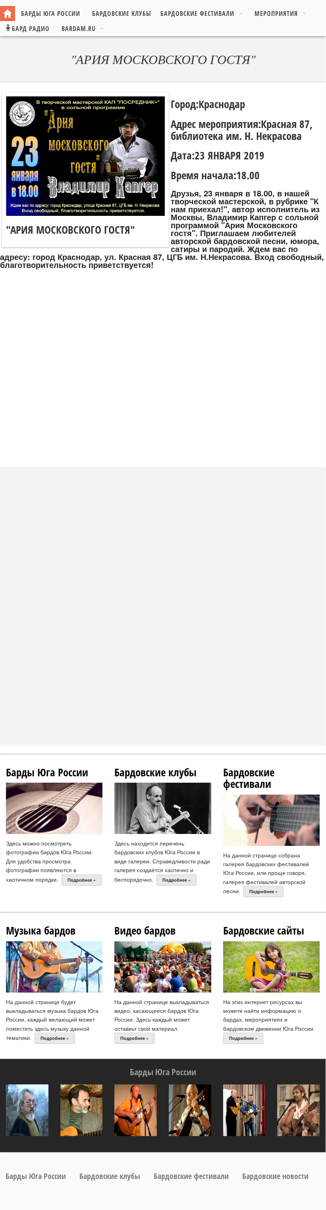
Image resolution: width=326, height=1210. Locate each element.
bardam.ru (79, 28)
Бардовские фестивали (197, 13)
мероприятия (276, 13)
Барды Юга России (50, 13)
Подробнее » (82, 880)
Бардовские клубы (121, 13)
